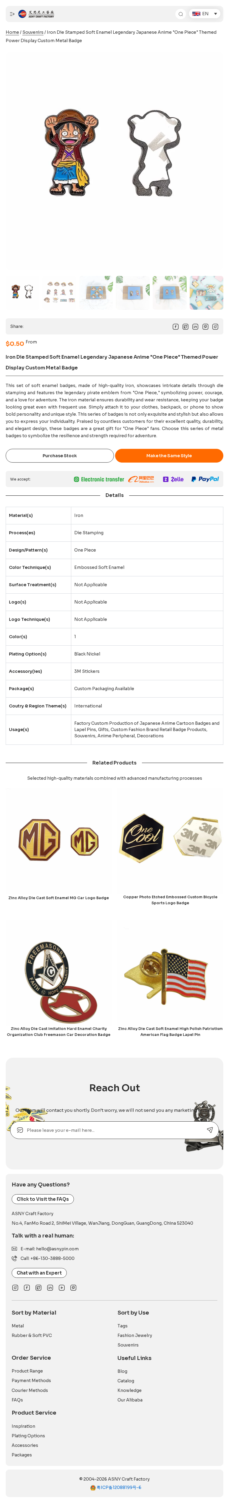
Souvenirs (33, 32)
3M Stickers (87, 671)
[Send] (210, 1130)
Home (12, 32)
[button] (204, 13)
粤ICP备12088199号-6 (118, 1487)
